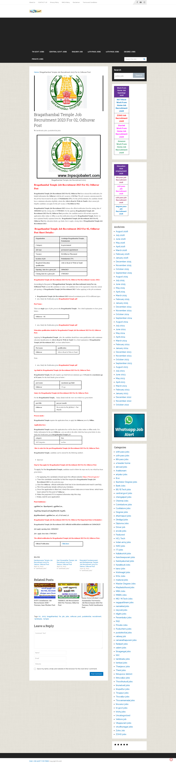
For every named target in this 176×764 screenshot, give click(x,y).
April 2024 (120, 337)
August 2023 (122, 367)
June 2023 (120, 374)
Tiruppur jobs (122, 693)
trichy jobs (121, 711)
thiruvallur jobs (123, 678)
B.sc (118, 478)
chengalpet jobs (123, 497)
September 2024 (124, 318)
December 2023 (123, 352)
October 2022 (122, 404)
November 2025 (123, 265)
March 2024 (121, 340)
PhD (118, 621)
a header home (123, 463)
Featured (120, 534)
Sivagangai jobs (123, 651)
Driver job (120, 527)
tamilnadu (38, 619)
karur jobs (120, 568)
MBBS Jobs (121, 595)
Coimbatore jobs (124, 504)
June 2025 (120, 284)
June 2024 (121, 329)
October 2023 (122, 359)
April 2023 (120, 382)
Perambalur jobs (123, 617)
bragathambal (52, 616)
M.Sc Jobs (120, 576)
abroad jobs (121, 467)
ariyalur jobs (121, 474)
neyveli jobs (121, 610)
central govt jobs (58, 52)
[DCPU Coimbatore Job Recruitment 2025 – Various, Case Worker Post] (45, 590)
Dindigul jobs (122, 519)
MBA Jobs (120, 591)
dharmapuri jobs (123, 516)
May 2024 (120, 333)
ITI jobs (119, 550)
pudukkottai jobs (54, 131)
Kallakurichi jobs (123, 553)
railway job (77, 52)
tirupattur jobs (122, 689)
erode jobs (121, 531)
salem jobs (121, 647)
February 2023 (122, 389)
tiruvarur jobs (122, 704)
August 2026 (122, 231)
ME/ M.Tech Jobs (124, 598)
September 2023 (124, 363)
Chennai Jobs (122, 501)
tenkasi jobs (121, 663)
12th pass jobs (94, 52)
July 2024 (120, 325)
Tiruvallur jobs (122, 696)
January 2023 (122, 393)
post (79, 616)
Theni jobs (121, 670)
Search (145, 59)
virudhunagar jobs (124, 727)
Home (36, 72)
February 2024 (122, 344)
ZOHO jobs (121, 734)
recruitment (96, 616)
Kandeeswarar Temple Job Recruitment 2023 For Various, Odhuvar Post (43, 562)
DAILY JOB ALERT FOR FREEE (39, 761)
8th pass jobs (122, 459)
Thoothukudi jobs (124, 681)
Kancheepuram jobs (125, 557)
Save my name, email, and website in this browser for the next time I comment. (67, 669)
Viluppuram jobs (123, 723)
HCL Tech (120, 538)
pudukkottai (86, 616)
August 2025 (122, 276)
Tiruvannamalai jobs (125, 700)
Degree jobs (129, 52)
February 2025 (122, 299)
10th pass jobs (112, 52)
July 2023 (120, 371)
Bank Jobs (120, 485)
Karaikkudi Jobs (123, 565)
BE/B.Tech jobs (123, 489)
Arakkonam (121, 470)
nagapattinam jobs (125, 602)
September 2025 (124, 273)
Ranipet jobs (122, 644)
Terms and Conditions (90, 2)
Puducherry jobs (123, 629)
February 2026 (122, 254)
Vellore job (121, 719)
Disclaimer (76, 2)
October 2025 (122, 269)
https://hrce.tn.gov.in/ (91, 477)
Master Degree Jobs (126, 583)
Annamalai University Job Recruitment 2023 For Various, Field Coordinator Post (92, 603)
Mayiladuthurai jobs (125, 587)
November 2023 (123, 356)
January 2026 (122, 258)
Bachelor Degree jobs (126, 482)
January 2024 (122, 348)
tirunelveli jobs (123, 685)
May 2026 (120, 243)
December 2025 (123, 261)
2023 (44, 616)
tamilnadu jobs (41, 131)
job (63, 616)
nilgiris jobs (121, 614)
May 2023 (120, 378)
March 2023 (121, 386)
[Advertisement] (88, 33)
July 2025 (120, 280)
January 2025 (122, 303)
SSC (118, 655)
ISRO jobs (120, 546)
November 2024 (123, 310)
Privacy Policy (54, 2)
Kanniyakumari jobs (125, 561)
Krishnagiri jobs (123, 572)
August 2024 (122, 322)
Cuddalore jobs (123, 508)
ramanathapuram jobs (126, 640)
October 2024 (122, 314)
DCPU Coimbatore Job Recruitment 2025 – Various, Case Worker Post (44, 602)
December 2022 (123, 397)
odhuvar (73, 616)
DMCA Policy (66, 2)
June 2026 (121, 239)
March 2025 (121, 295)
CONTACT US (42, 2)
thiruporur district (124, 674)
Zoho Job (120, 730)
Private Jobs (37, 59)
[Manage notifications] (171, 759)
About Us (32, 2)
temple (46, 619)
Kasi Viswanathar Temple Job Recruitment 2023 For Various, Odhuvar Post (67, 562)
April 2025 (120, 291)
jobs (67, 616)
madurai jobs (122, 580)
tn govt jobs (38, 52)
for (60, 616)
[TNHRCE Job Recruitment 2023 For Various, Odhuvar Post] (68, 590)
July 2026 (120, 235)
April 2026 (120, 246)
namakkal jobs (122, 606)
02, (39, 616)
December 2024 (123, 307)
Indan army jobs (123, 542)
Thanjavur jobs (123, 666)
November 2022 (123, 401)
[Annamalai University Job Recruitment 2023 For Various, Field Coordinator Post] (92, 590)
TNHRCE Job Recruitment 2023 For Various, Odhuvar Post (68, 602)
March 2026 (121, 250)
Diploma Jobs (122, 523)
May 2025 (120, 288)
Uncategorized (123, 715)
